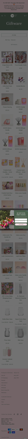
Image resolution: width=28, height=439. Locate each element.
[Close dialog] (27, 210)
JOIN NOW (21, 224)
